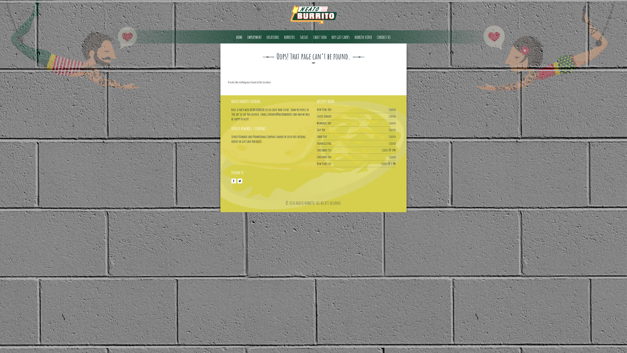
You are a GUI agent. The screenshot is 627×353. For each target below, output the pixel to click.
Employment (254, 37)
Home (239, 37)
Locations (272, 37)
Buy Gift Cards (341, 37)
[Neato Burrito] (313, 14)
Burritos (289, 37)
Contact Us (384, 37)
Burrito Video (363, 37)
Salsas (304, 37)
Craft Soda (320, 37)
